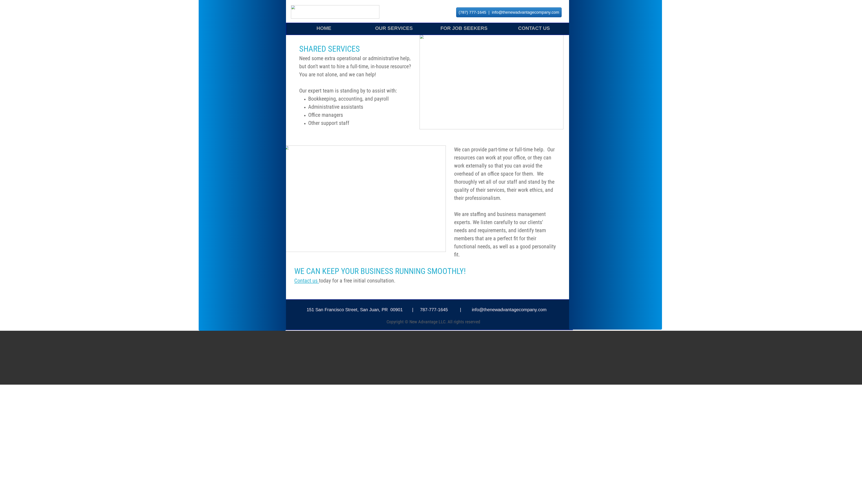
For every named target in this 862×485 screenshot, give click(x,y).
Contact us (306, 281)
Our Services (394, 28)
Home (324, 28)
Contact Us (534, 28)
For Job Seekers (464, 28)
